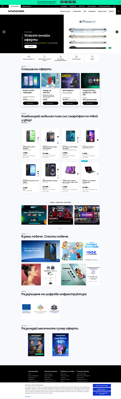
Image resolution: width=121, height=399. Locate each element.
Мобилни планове (48, 374)
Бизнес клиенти (26, 6)
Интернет (92, 11)
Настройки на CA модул (82, 381)
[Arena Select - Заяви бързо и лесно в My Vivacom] (34, 215)
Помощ (111, 11)
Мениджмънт (31, 379)
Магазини (64, 6)
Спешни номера (80, 377)
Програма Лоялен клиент (50, 381)
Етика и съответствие (33, 375)
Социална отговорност (33, 381)
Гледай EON (73, 6)
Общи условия (91, 6)
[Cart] (118, 11)
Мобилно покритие (64, 375)
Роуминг (62, 381)
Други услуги (102, 11)
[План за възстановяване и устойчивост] (40, 309)
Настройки (27, 396)
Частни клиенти (14, 6)
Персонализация (101, 389)
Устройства (77, 11)
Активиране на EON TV (81, 379)
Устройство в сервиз (81, 374)
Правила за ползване (65, 379)
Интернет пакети (48, 379)
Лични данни (63, 377)
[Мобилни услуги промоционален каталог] (60, 345)
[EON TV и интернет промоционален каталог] (36, 345)
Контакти (81, 6)
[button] (4, 31)
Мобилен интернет (48, 375)
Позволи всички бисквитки (102, 385)
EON (85, 11)
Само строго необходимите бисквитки (102, 393)
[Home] (16, 11)
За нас (29, 374)
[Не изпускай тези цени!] (60, 2)
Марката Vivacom (32, 377)
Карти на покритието (105, 6)
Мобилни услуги (65, 11)
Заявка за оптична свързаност (83, 375)
